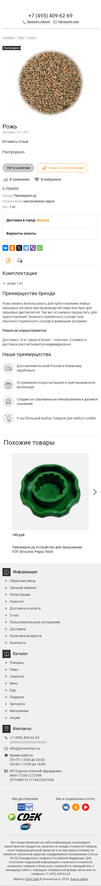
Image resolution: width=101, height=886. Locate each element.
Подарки (17, 697)
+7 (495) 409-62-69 (50, 16)
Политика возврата (26, 636)
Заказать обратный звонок (28, 741)
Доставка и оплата (25, 608)
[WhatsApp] (40, 248)
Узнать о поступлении (66, 168)
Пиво (14, 670)
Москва (43, 220)
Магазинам (19, 711)
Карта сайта (79, 879)
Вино (14, 683)
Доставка (18, 629)
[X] (19, 248)
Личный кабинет (23, 588)
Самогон (17, 676)
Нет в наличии (18, 168)
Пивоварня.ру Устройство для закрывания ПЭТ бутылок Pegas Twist (47, 549)
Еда (13, 690)
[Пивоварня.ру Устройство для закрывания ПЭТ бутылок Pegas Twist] (50, 492)
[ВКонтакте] (5, 248)
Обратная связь (23, 581)
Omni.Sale (32, 879)
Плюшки (17, 663)
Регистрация (20, 595)
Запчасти (17, 704)
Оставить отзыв (15, 141)
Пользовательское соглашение (35, 622)
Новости (17, 601)
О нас (14, 615)
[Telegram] (26, 248)
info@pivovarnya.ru (25, 748)
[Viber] (33, 248)
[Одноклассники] (12, 248)
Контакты (18, 643)
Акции (15, 718)
